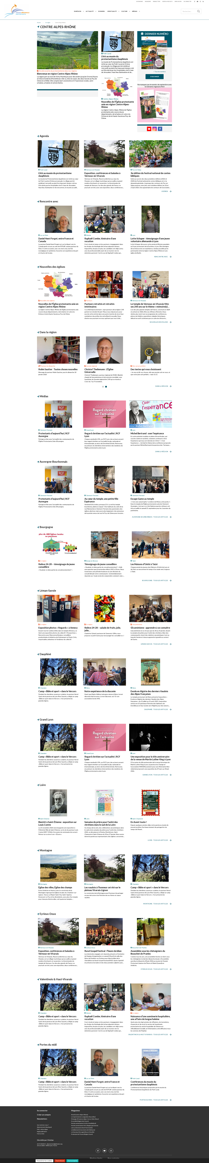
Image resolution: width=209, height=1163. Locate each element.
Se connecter (187, 1)
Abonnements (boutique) (44, 1127)
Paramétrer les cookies (44, 1161)
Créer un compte (44, 1115)
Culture (124, 11)
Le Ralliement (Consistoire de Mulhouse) (83, 1130)
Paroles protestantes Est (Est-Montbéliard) (83, 1123)
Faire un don (178, 1)
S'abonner (154, 76)
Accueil (39, 22)
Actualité (90, 11)
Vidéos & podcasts (167, 1)
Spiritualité (112, 11)
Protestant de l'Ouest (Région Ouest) (82, 1134)
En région (77, 11)
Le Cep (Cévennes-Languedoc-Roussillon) (83, 1117)
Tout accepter (72, 1161)
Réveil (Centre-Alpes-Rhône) (79, 1114)
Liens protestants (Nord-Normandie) (82, 1128)
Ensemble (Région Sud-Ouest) (80, 1121)
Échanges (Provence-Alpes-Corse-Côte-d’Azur (84, 1119)
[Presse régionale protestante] (16, 11)
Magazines (148, 1)
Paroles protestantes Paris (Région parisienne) (84, 1125)
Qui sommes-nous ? (43, 1125)
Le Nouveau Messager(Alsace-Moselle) (82, 1132)
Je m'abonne (139, 1)
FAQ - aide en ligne (42, 1129)
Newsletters (156, 1)
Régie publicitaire (42, 1131)
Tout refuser (60, 1161)
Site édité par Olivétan (45, 1140)
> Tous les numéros (159, 71)
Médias (134, 11)
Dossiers (101, 11)
